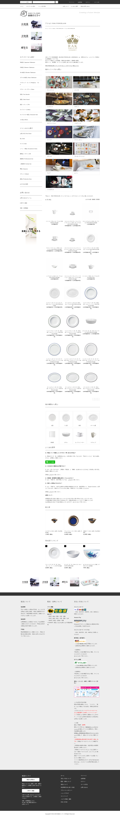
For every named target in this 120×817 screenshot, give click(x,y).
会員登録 (80, 2)
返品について (64, 784)
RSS (62, 802)
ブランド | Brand (52, 28)
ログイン (88, 2)
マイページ (71, 2)
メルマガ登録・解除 (66, 799)
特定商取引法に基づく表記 (68, 787)
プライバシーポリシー (66, 790)
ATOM (65, 802)
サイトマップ (64, 796)
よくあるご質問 (74, 6)
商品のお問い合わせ (85, 6)
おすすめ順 (88, 199)
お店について (66, 6)
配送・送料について (66, 781)
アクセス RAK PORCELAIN (69, 28)
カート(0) (96, 2)
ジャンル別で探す (42, 6)
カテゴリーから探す (30, 6)
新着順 (98, 199)
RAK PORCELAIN (59, 28)
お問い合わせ (84, 787)
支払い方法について (66, 778)
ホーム (21, 6)
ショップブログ (65, 793)
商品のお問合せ (31, 779)
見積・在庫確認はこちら (28, 800)
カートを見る (84, 784)
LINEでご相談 (30, 790)
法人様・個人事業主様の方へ (29, 802)
